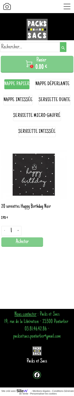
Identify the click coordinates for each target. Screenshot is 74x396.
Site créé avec (9, 391)
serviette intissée (37, 132)
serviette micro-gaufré (37, 116)
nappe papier (16, 84)
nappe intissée (18, 100)
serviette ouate (54, 100)
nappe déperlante (52, 84)
